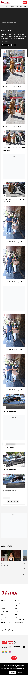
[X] (9, 630)
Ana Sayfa (3, 22)
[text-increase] (15, 45)
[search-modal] (17, 2)
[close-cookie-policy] (25, 672)
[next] (23, 575)
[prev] (19, 575)
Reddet (20, 672)
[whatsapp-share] (8, 45)
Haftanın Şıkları (19, 6)
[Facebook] (5, 630)
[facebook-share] (2, 45)
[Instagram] (2, 630)
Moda (25, 6)
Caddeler (12, 6)
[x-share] (5, 45)
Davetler (7, 6)
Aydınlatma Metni (20, 668)
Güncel (2, 6)
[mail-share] (12, 45)
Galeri (8, 22)
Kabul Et (13, 672)
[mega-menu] (20, 2)
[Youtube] (12, 630)
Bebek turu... (13, 22)
